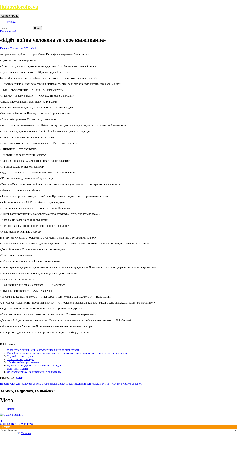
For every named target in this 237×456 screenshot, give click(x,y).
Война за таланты (17, 368)
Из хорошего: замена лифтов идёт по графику (34, 371)
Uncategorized (8, 31)
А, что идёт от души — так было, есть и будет (34, 365)
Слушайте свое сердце (20, 356)
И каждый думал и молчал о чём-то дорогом (104, 383)
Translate (26, 433)
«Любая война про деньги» (23, 362)
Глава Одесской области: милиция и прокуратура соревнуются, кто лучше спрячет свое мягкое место (67, 353)
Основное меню (9, 15)
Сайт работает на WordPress (16, 423)
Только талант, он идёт (20, 359)
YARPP (19, 377)
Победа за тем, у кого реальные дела (33, 383)
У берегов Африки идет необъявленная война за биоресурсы (43, 349)
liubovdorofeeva (19, 7)
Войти (11, 408)
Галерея (4, 48)
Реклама (12, 21)
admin (34, 48)
